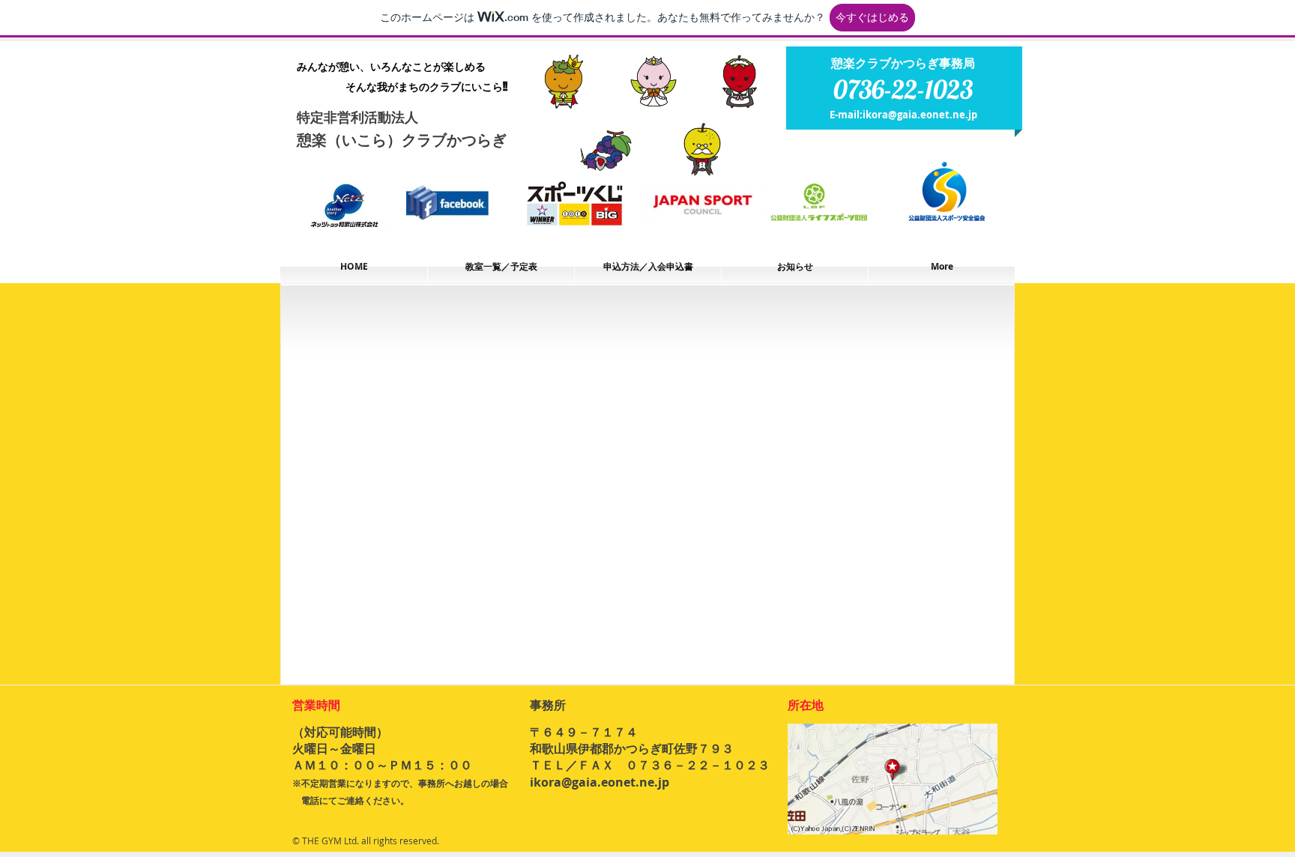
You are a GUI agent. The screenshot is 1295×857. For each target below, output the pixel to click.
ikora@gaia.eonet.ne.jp (920, 114)
